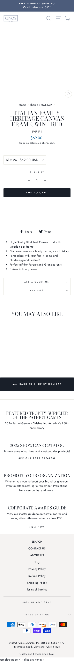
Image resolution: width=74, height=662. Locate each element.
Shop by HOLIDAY (41, 105)
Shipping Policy (37, 583)
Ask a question (37, 281)
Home (22, 105)
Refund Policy (36, 576)
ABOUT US (37, 555)
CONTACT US (36, 548)
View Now (37, 526)
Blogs (37, 562)
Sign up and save (37, 602)
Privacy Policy (37, 569)
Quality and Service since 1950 (37, 654)
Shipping (24, 143)
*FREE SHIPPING (37, 614)
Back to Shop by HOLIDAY (39, 384)
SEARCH (37, 542)
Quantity (37, 172)
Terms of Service (37, 589)
